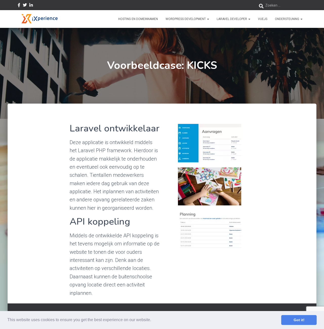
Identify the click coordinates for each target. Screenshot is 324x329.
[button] (153, 320)
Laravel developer (232, 19)
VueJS (262, 19)
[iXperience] (39, 19)
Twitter (25, 6)
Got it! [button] (299, 320)
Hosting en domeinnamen (138, 19)
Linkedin (31, 6)
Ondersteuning (287, 19)
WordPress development (186, 19)
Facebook (19, 6)
